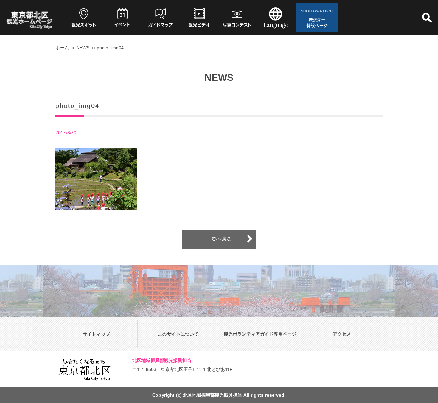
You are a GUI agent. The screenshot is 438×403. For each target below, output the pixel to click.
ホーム (62, 47)
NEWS (83, 47)
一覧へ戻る (219, 239)
